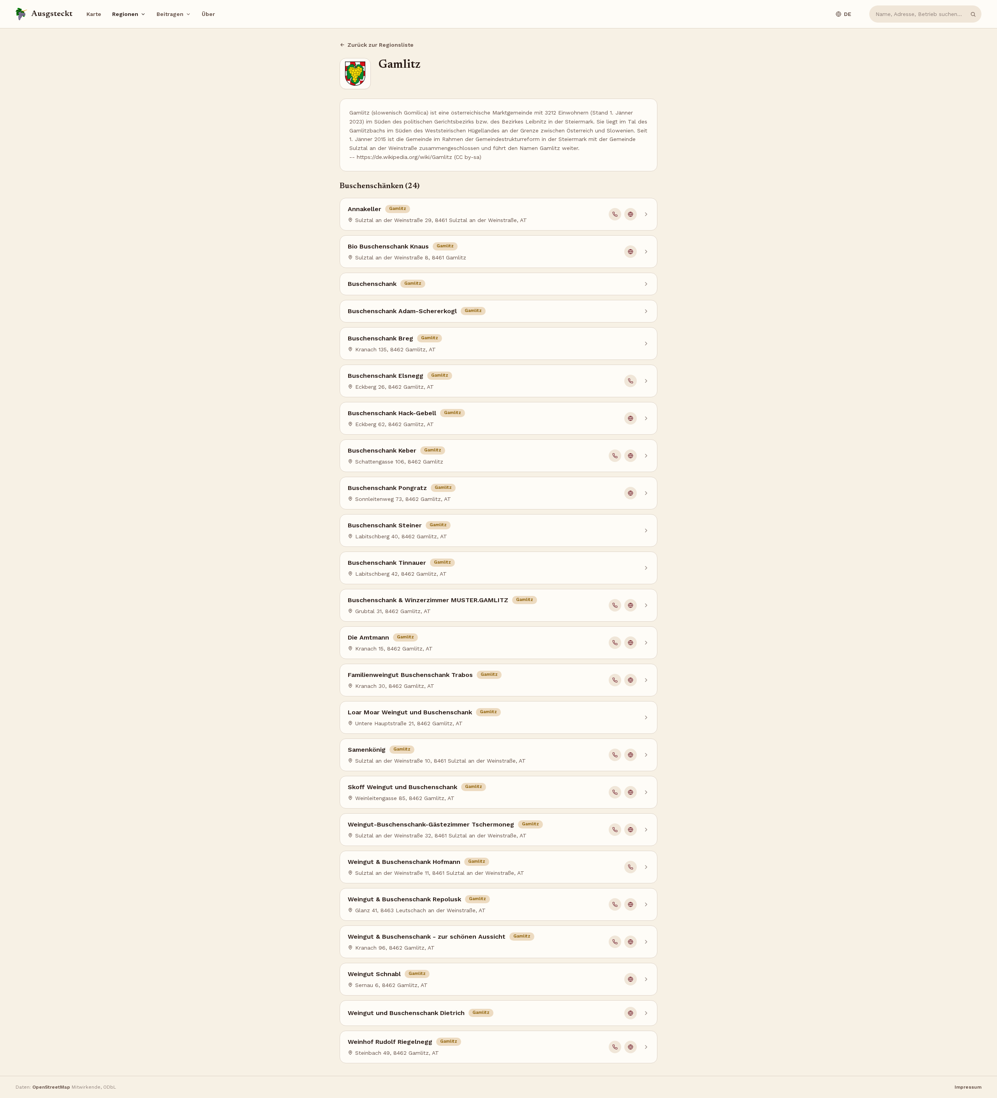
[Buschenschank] (498, 284)
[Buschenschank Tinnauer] (498, 568)
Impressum (968, 1087)
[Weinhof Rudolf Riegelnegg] (498, 1047)
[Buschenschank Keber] (498, 456)
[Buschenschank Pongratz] (498, 493)
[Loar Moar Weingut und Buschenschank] (498, 717)
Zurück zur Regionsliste (380, 45)
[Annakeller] (498, 214)
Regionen (125, 14)
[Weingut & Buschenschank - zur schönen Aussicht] (498, 942)
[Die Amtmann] (498, 643)
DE (847, 14)
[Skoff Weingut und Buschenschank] (498, 792)
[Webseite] (630, 214)
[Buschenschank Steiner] (498, 530)
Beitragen (170, 14)
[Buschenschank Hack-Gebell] (498, 418)
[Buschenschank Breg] (498, 344)
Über (208, 14)
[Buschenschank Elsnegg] (498, 381)
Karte (93, 14)
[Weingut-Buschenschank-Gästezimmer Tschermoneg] (498, 830)
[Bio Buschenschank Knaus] (498, 252)
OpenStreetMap (51, 1087)
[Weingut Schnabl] (498, 979)
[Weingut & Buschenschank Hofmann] (498, 867)
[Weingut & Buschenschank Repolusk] (498, 904)
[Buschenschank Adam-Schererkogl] (498, 311)
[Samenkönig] (498, 755)
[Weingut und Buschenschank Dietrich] (498, 1013)
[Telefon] (615, 214)
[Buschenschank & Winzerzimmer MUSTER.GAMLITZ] (498, 605)
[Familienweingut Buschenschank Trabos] (498, 680)
